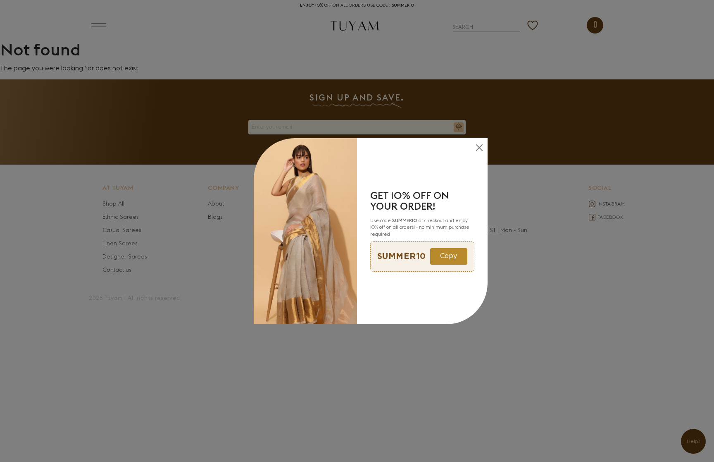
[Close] (479, 148)
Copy (448, 256)
